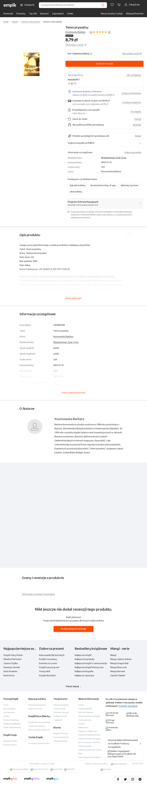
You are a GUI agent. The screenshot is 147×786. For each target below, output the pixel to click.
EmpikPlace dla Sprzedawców (41, 722)
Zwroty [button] (137, 119)
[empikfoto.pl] (10, 779)
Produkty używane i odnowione (41, 743)
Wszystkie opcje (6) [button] (132, 54)
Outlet (70, 14)
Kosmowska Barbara (75, 32)
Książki (15, 22)
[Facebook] (118, 779)
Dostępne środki (60, 716)
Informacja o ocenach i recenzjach (38, 594)
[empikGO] (53, 779)
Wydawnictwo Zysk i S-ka (113, 158)
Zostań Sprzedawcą (37, 726)
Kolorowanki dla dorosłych (51, 655)
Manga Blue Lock (118, 667)
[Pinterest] (140, 779)
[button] (31, 64)
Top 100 (33, 14)
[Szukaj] (103, 5)
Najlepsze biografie (84, 671)
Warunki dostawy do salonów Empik (93, 716)
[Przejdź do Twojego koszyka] (119, 4)
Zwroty (81, 724)
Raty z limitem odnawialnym (90, 757)
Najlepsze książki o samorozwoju (91, 663)
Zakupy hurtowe (60, 741)
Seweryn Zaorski (11, 667)
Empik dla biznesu (60, 734)
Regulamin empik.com (87, 731)
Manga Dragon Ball (119, 663)
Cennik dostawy (85, 709)
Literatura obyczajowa (30, 22)
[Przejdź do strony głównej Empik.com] (10, 5)
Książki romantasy (48, 659)
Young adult (44, 671)
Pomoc (81, 705)
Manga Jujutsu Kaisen (120, 659)
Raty (80, 754)
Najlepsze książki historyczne (89, 667)
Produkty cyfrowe (60, 713)
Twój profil (57, 720)
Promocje (8, 14)
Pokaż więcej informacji (73, 393)
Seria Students (10, 671)
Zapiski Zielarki (117, 676)
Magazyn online (10, 741)
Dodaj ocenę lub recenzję (73, 629)
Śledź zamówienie (61, 705)
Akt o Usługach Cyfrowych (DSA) (92, 742)
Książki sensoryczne (49, 667)
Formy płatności (85, 720)
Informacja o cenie (74, 45)
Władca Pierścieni (12, 659)
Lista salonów (8, 713)
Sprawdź (137, 125)
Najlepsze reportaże (84, 676)
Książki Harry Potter (13, 655)
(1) (109, 32)
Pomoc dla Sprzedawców (39, 730)
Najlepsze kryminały (84, 659)
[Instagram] (132, 779)
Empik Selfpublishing (12, 728)
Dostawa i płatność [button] (131, 102)
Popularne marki (35, 709)
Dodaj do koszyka (104, 64)
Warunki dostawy (85, 713)
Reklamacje (83, 728)
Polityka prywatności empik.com (91, 739)
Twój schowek (59, 709)
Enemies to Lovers (48, 663)
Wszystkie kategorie (37, 705)
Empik (6, 22)
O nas (5, 705)
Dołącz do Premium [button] (131, 93)
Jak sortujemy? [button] (133, 75)
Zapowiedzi (58, 14)
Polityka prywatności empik (89, 750)
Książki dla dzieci (47, 676)
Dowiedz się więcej (128, 706)
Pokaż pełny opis (73, 298)
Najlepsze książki (83, 655)
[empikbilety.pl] (32, 779)
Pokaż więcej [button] (72, 686)
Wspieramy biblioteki (12, 724)
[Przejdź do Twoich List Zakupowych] (112, 4)
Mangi (113, 655)
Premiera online (10, 745)
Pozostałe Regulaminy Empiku (91, 735)
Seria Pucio (8, 676)
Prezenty (21, 14)
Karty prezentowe (60, 737)
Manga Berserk (117, 671)
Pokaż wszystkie (133, 152)
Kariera (6, 716)
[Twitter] (125, 779)
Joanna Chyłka (10, 663)
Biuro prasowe (9, 709)
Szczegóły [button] (136, 112)
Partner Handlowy (11, 720)
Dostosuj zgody (84, 746)
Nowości (44, 14)
